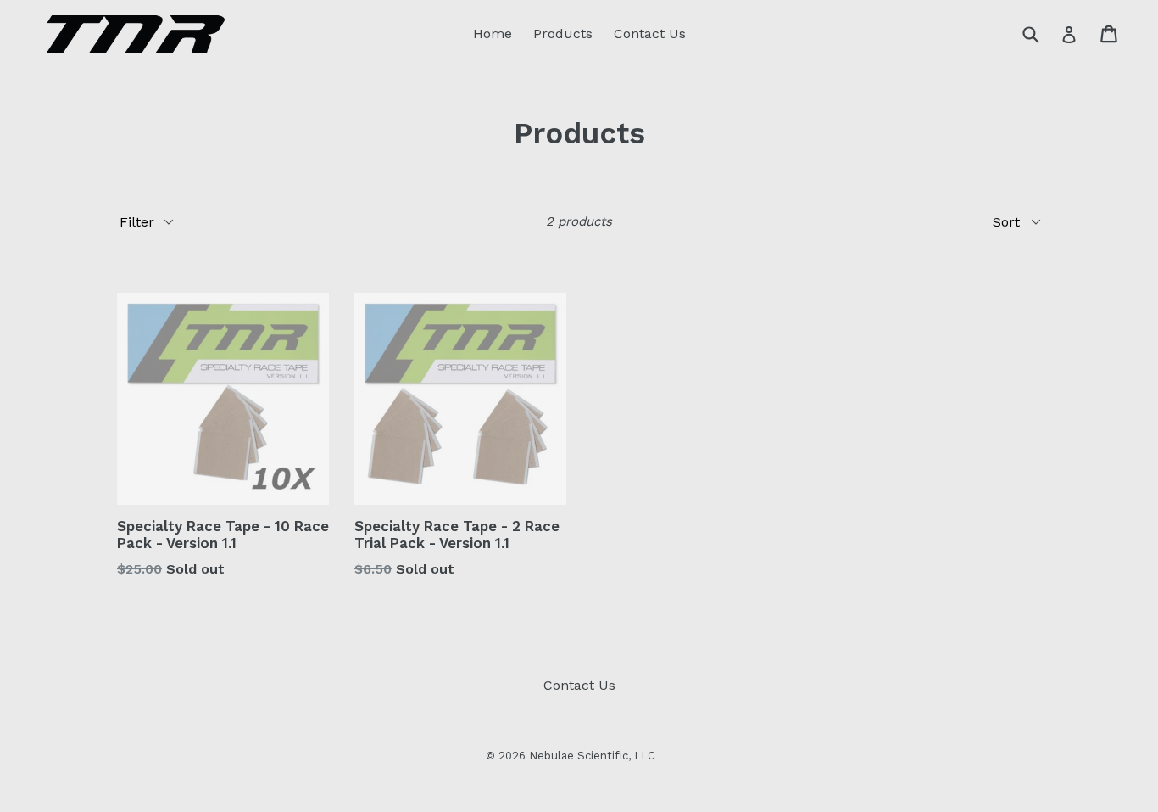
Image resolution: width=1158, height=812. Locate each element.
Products (563, 33)
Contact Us (650, 33)
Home (492, 33)
